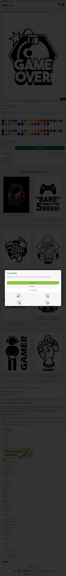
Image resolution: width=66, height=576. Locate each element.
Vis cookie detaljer (33, 290)
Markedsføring (47, 294)
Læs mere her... (47, 277)
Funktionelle (19, 301)
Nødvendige (19, 294)
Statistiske (47, 301)
